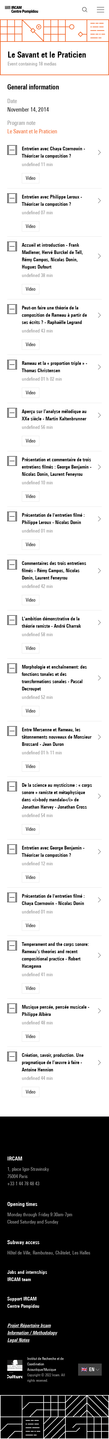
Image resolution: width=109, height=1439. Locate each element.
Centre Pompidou (23, 1306)
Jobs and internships (27, 1272)
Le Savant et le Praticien (32, 131)
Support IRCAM (22, 1299)
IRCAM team (19, 1279)
